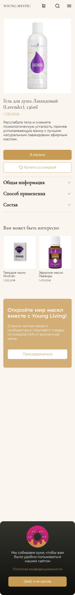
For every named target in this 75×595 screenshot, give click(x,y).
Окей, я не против (37, 581)
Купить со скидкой (40, 167)
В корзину (37, 155)
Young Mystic (17, 6)
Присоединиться (37, 354)
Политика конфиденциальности (37, 569)
